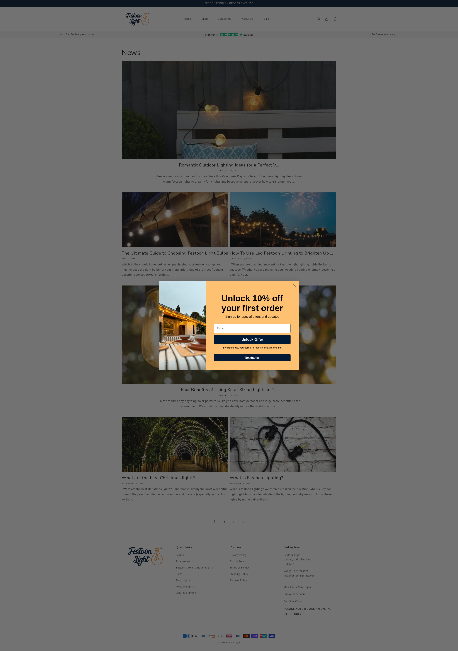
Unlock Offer (252, 340)
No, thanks (252, 357)
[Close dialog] (294, 285)
